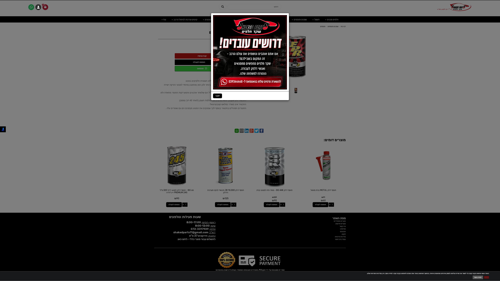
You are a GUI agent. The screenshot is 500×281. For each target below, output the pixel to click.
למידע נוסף (478, 277)
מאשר (487, 277)
